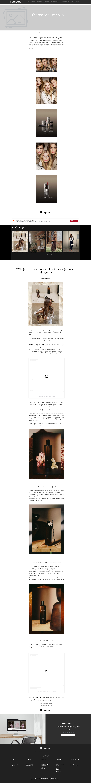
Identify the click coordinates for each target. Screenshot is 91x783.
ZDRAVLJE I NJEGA (30, 765)
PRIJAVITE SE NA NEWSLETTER (68, 735)
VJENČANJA (58, 771)
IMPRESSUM (31, 774)
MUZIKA (43, 768)
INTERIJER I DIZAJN (60, 764)
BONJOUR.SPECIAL (74, 765)
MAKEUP (28, 763)
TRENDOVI (28, 767)
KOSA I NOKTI (29, 764)
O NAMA (20, 774)
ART (42, 763)
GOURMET (58, 765)
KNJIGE (42, 767)
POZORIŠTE (43, 765)
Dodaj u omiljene (74, 220)
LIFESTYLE (46, 1)
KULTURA (39, 1)
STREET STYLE (15, 764)
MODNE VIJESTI (15, 763)
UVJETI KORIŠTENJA (55, 774)
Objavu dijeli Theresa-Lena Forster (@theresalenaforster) (46, 691)
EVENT (72, 763)
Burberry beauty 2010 (45, 14)
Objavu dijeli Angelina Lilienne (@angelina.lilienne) (46, 396)
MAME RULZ (58, 767)
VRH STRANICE (69, 774)
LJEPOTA (33, 1)
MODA (27, 1)
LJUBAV (57, 769)
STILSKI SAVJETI (15, 767)
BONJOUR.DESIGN (65, 1)
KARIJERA (58, 763)
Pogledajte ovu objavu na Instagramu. (36, 379)
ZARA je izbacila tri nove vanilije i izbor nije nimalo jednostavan (45, 270)
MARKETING (43, 774)
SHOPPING (14, 765)
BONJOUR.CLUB (54, 1)
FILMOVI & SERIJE (45, 764)
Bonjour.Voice (73, 767)
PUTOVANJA (58, 768)
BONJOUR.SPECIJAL (75, 1)
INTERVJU (72, 764)
